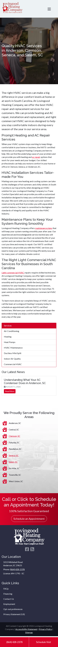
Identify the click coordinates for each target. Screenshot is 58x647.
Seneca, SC (14, 455)
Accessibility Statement (26, 629)
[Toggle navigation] (49, 8)
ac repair (36, 157)
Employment (9, 604)
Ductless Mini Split (12, 353)
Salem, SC (13, 462)
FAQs (6, 588)
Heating (7, 336)
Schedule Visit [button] (43, 642)
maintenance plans (43, 228)
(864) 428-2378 (14, 642)
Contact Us (8, 599)
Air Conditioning (11, 331)
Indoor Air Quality (12, 358)
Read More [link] (9, 391)
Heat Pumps (9, 342)
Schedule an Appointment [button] (29, 518)
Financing (7, 593)
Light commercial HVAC (13, 272)
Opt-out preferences (13, 609)
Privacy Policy (45, 629)
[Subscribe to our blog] (32, 550)
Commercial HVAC (13, 364)
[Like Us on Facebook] (27, 550)
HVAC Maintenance (13, 347)
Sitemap (29, 632)
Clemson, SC (14, 436)
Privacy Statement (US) (14, 614)
